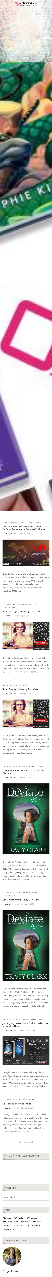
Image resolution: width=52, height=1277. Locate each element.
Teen (33, 685)
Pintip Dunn (35, 522)
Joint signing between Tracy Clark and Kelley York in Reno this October (25, 1025)
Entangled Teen (10, 533)
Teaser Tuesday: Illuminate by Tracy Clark (21, 611)
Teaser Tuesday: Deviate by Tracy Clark (20, 689)
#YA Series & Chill (10, 1221)
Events (23, 522)
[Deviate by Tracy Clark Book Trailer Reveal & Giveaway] (26, 818)
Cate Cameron (10, 522)
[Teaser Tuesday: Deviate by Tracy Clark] (26, 713)
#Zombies (7, 1217)
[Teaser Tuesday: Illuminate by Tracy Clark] (26, 636)
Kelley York (37, 1019)
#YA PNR (36, 1225)
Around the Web (11, 604)
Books (25, 685)
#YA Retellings (23, 1225)
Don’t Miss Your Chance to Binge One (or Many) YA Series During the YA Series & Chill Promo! (25, 528)
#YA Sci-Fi (37, 1221)
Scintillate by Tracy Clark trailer (17, 1103)
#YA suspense (32, 1217)
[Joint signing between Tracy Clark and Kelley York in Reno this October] (26, 1050)
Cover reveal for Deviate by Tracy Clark (21, 899)
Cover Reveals (29, 892)
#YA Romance (9, 1225)
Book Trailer (29, 766)
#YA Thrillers (19, 1217)
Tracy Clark (9, 607)
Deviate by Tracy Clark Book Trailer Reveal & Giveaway (23, 772)
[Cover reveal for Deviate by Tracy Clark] (26, 945)
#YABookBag (8, 1229)
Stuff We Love (29, 604)
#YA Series (25, 1221)
